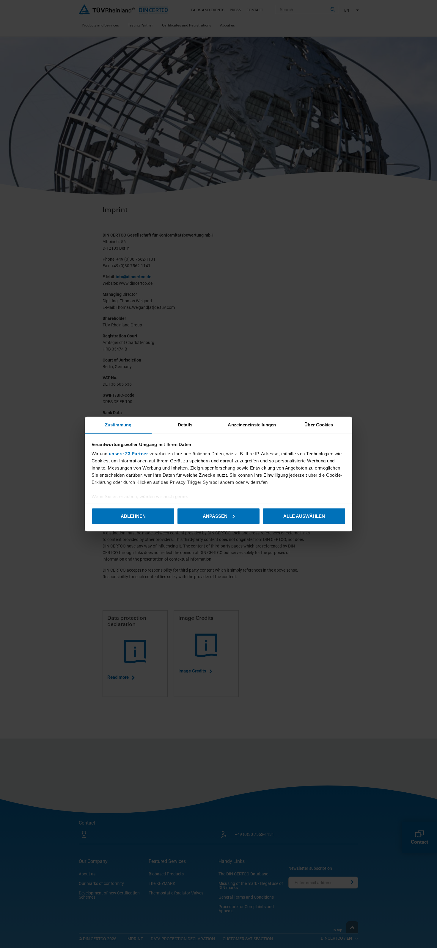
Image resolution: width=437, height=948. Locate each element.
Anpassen (215, 515)
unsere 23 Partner (128, 453)
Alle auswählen (304, 515)
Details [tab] (185, 424)
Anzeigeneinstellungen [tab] (252, 424)
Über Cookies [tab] (318, 424)
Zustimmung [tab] (118, 424)
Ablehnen (133, 515)
